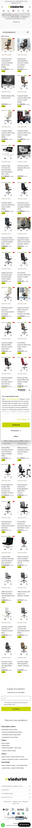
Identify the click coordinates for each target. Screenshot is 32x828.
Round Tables (5, 743)
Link (13, 704)
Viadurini (5, 790)
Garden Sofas (6, 768)
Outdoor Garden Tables (9, 750)
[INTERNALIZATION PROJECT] (16, 813)
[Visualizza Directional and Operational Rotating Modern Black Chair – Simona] (21, 477)
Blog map (25, 801)
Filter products (9, 32)
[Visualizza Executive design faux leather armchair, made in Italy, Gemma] (5, 370)
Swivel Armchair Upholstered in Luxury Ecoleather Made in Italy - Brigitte (7, 63)
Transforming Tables (7, 747)
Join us (16, 709)
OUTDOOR (5, 762)
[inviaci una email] (3, 11)
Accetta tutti (16, 425)
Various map (15, 803)
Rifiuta (16, 436)
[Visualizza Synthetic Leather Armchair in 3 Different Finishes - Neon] (5, 619)
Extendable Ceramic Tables (9, 729)
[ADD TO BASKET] (5, 51)
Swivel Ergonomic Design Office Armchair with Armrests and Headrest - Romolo (7, 489)
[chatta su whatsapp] (3, 825)
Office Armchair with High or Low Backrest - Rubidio (23, 593)
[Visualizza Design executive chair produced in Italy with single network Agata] (5, 265)
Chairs (3, 754)
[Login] (18, 11)
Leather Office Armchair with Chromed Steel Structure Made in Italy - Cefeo (7, 170)
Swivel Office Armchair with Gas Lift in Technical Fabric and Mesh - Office (7, 452)
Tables (3, 740)
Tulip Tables (17, 747)
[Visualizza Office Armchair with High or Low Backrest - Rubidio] (21, 584)
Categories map (17, 801)
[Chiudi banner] (29, 390)
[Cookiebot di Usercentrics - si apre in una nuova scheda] (18, 390)
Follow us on (6, 797)
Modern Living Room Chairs (10, 759)
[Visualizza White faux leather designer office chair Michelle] (21, 158)
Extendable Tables (8, 726)
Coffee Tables (5, 745)
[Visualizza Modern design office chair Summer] (5, 88)
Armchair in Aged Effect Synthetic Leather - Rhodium (23, 663)
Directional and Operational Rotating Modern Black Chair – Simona (22, 489)
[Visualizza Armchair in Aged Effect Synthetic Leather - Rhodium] (21, 654)
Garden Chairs (23, 759)
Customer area (7, 793)
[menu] (30, 7)
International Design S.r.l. (12, 786)
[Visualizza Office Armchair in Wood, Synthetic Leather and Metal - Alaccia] (21, 549)
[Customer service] (8, 11)
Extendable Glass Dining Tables (11, 734)
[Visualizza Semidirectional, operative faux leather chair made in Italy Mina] (5, 514)
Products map (7, 801)
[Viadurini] (15, 6)
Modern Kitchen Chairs (17, 756)
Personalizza (15, 430)
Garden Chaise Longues (8, 765)
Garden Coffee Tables (17, 768)
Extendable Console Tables (10, 737)
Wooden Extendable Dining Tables (12, 732)
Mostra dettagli (22, 419)
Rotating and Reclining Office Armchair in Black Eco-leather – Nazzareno (22, 63)
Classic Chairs (5, 756)
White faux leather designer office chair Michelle (23, 168)
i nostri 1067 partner (12, 399)
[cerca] (2, 7)
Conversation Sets (21, 765)
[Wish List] (11, 51)
